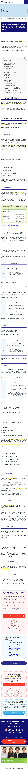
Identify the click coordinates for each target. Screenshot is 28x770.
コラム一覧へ (14, 663)
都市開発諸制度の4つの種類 (8, 71)
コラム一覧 (5, 18)
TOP (2, 18)
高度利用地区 (8, 74)
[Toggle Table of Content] (23, 58)
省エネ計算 (3, 34)
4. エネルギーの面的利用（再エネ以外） (12, 88)
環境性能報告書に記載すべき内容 (11, 82)
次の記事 (23, 669)
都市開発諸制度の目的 (9, 64)
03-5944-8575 (15, 729)
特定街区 (7, 75)
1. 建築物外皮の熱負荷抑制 (10, 83)
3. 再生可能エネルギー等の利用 (11, 87)
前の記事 (4, 669)
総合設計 (7, 77)
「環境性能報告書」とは (7, 60)
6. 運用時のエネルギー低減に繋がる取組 (13, 92)
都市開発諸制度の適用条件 (10, 68)
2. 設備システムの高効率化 (10, 85)
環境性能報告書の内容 (7, 80)
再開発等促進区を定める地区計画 (12, 72)
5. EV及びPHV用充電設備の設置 (11, 90)
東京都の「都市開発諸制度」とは (9, 63)
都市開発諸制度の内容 (9, 66)
